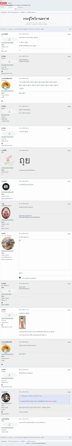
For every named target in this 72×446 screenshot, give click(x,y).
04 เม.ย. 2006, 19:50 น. (24, 34)
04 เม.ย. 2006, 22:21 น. (24, 128)
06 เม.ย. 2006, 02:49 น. (24, 342)
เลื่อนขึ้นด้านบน (4, 437)
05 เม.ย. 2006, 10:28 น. (24, 233)
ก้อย (4, 106)
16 (33, 29)
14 (29, 29)
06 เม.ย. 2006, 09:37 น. (24, 369)
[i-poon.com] (2, 412)
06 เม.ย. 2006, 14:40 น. (24, 391)
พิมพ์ (70, 29)
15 (31, 29)
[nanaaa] (2, 101)
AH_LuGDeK (26, 278)
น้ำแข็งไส (6, 419)
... (14, 29)
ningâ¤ (5, 34)
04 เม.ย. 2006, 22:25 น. (24, 181)
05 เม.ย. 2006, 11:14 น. (24, 309)
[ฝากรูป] (2, 302)
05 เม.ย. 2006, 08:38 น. (24, 203)
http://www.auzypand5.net (25, 215)
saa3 (4, 181)
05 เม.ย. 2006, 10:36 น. (24, 283)
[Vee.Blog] (2, 71)
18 (37, 29)
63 (42, 29)
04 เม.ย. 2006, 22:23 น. (24, 150)
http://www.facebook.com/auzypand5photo (29, 217)
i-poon (5, 392)
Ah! (4, 233)
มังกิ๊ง (4, 150)
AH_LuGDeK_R (32, 278)
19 (39, 29)
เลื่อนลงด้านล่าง (4, 29)
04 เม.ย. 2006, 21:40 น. (24, 56)
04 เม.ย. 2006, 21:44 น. (24, 106)
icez (4, 283)
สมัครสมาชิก (27, 5)
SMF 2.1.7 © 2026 (31, 443)
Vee (4, 56)
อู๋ (3, 204)
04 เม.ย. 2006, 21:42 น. (24, 78)
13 (27, 29)
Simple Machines (41, 443)
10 (21, 29)
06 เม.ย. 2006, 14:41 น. (24, 419)
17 (35, 29)
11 (23, 29)
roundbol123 (7, 78)
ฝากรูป (27, 295)
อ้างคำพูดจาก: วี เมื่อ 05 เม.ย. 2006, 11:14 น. (31, 396)
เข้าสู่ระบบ (19, 5)
